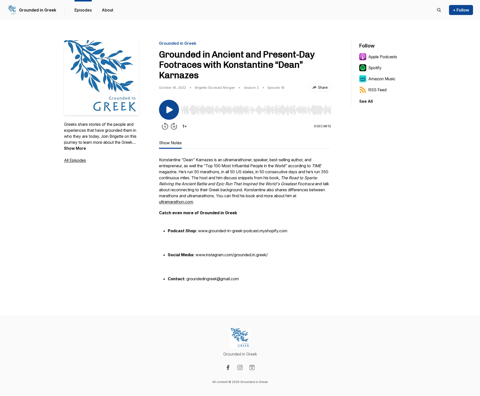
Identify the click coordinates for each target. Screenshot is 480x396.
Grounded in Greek (37, 10)
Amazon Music (382, 78)
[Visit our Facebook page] (228, 367)
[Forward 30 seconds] (174, 126)
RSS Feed (377, 89)
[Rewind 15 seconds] (165, 126)
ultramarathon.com (176, 201)
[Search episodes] (439, 10)
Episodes (83, 10)
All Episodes (75, 160)
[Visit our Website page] (252, 367)
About (107, 10)
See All (366, 101)
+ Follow (461, 10)
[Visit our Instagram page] (240, 367)
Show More (75, 148)
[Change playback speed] (185, 126)
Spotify (375, 67)
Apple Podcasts (382, 56)
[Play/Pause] (169, 110)
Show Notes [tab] (170, 142)
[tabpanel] (245, 222)
